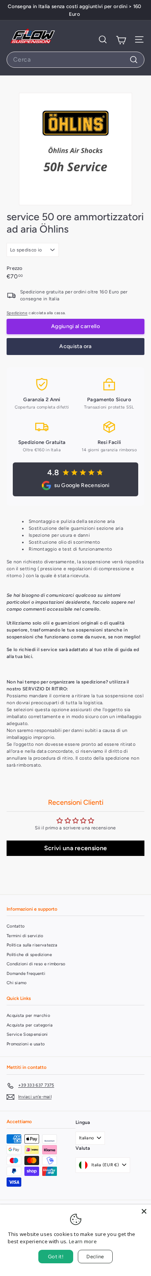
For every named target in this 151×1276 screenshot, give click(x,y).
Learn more (83, 1241)
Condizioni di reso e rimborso (36, 963)
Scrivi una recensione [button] (75, 848)
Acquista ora (75, 346)
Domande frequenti (26, 973)
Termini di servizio (25, 935)
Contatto (15, 926)
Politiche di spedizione (29, 954)
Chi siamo (17, 982)
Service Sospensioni (27, 1034)
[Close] (144, 1211)
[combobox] (75, 60)
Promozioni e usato (26, 1044)
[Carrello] (121, 39)
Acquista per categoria (30, 1025)
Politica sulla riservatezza (32, 945)
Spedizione (17, 312)
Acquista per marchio (28, 1015)
